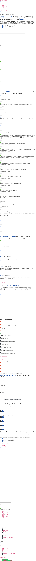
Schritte (3, 5)
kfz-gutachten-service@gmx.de (7, 560)
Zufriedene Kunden (5, 6)
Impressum (3, 519)
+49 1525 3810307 (5, 559)
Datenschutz (12, 399)
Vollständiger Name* (3, 381)
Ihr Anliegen (2, 392)
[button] (18, 228)
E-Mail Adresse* (2, 385)
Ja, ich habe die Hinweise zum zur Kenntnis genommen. (11, 399)
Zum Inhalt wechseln (3, 0)
